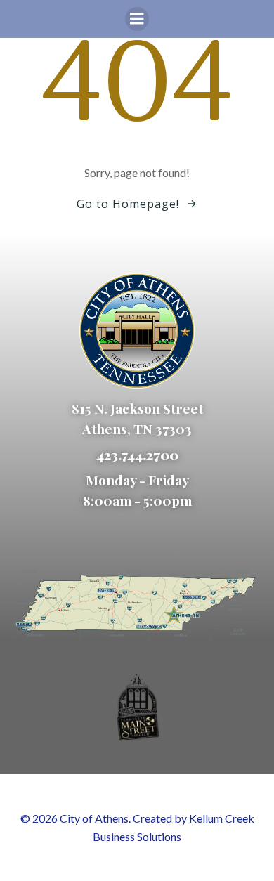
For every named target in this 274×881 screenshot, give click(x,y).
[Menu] (137, 19)
